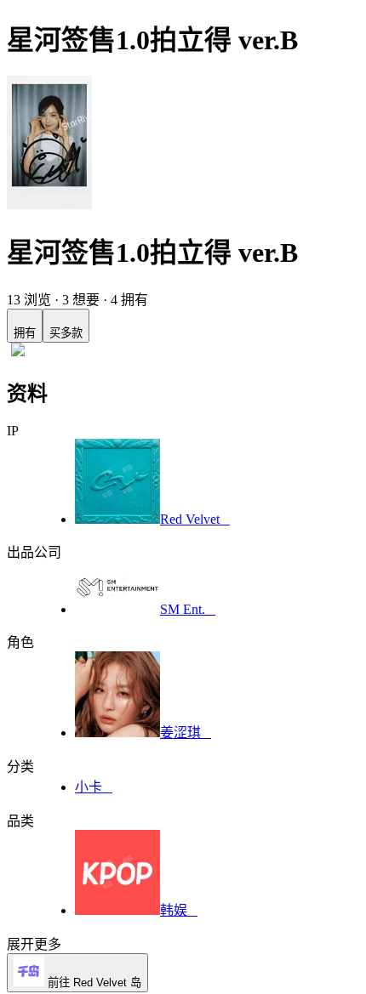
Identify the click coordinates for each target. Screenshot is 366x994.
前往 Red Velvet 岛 (92, 982)
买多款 (66, 325)
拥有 (25, 325)
